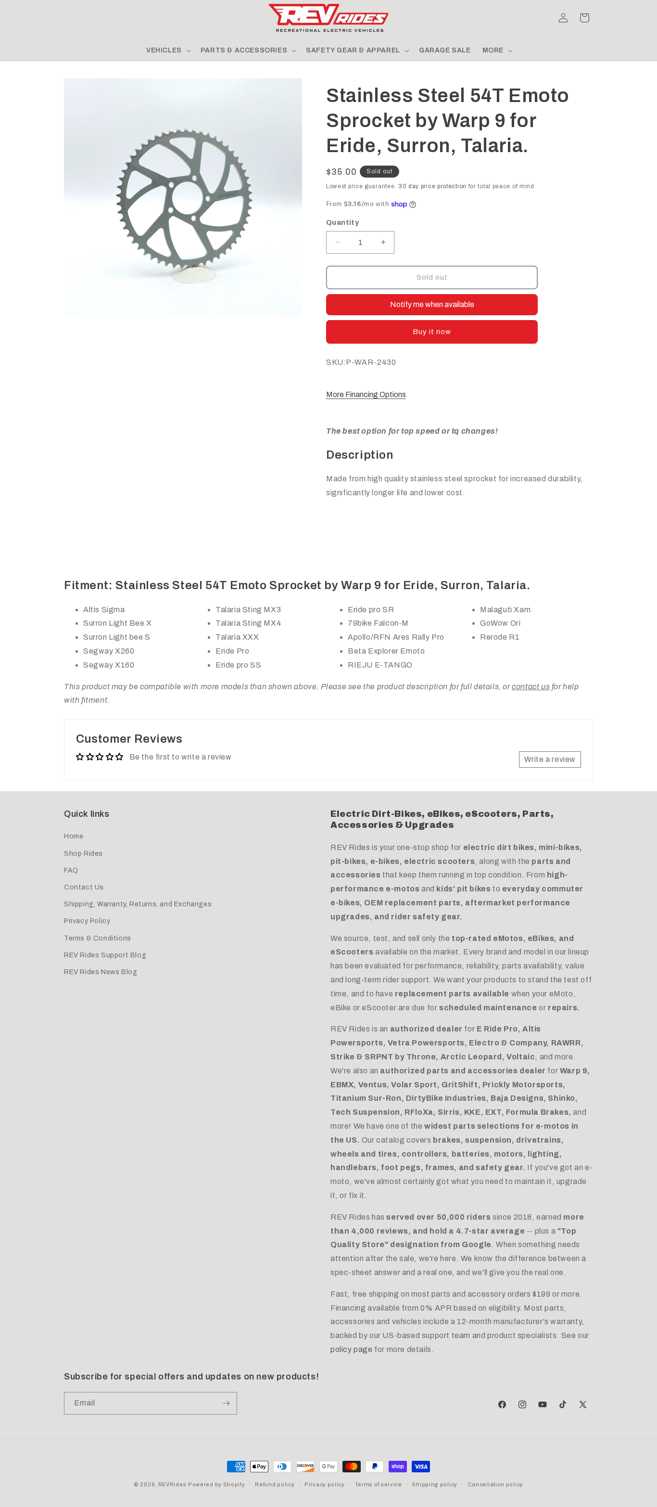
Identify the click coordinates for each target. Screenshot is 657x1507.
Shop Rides (83, 853)
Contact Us (84, 887)
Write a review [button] (550, 759)
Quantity (342, 222)
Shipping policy (434, 1484)
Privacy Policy (87, 921)
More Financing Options (366, 394)
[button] (74, 17)
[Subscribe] (226, 1403)
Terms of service (378, 1484)
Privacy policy (324, 1484)
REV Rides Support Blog (105, 955)
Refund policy (274, 1484)
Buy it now (432, 331)
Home (73, 836)
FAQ (71, 870)
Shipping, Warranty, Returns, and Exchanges (138, 904)
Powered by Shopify (216, 1484)
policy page (351, 1349)
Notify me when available (432, 304)
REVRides (172, 1484)
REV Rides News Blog (100, 972)
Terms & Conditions (97, 938)
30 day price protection (432, 186)
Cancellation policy (495, 1484)
